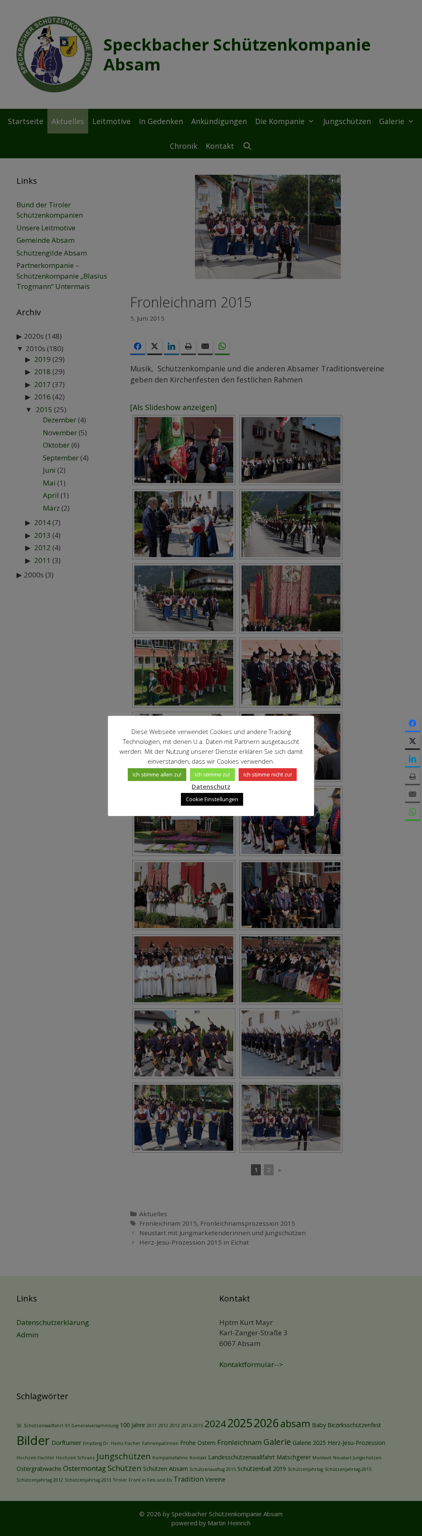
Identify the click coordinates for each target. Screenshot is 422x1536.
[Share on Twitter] (412, 742)
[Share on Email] (412, 795)
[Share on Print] (412, 777)
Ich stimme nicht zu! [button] (268, 774)
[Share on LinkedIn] (412, 759)
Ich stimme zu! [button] (212, 774)
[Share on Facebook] (412, 724)
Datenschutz (211, 786)
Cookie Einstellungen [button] (212, 799)
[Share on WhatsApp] (412, 812)
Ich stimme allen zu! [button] (157, 774)
